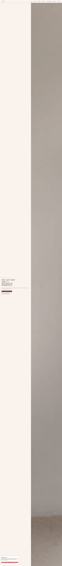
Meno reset (54, 1)
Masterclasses (49, 1)
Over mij (58, 1)
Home (31, 1)
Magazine (39, 1)
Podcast (35, 1)
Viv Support (43, 1)
